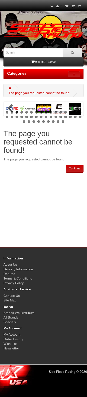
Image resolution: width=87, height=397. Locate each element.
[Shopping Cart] (73, 6)
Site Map (9, 300)
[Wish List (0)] (66, 6)
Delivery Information (18, 269)
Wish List (10, 344)
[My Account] (59, 6)
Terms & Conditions (17, 278)
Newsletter (11, 348)
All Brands (10, 317)
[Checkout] (79, 6)
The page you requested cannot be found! (39, 93)
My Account (11, 334)
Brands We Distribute (19, 313)
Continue (75, 168)
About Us (10, 264)
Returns (9, 274)
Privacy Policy (13, 283)
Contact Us (11, 296)
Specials (9, 322)
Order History (13, 339)
